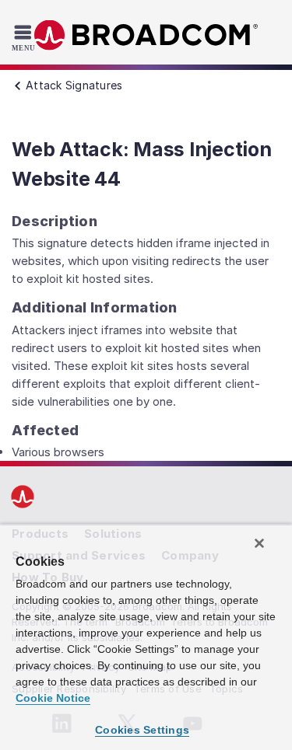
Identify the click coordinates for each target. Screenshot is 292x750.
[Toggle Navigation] (25, 37)
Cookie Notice (53, 698)
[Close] (259, 543)
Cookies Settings (142, 730)
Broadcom (146, 35)
